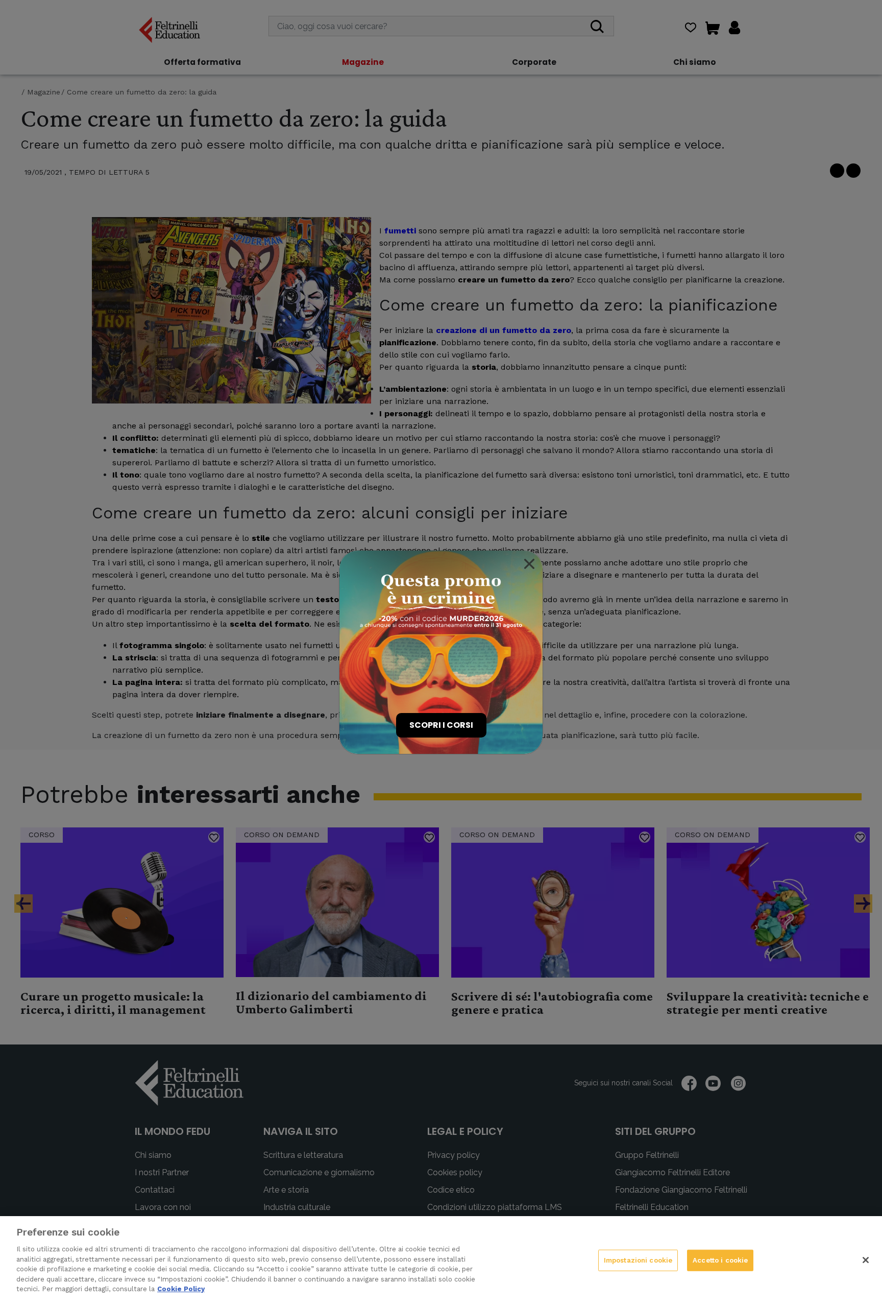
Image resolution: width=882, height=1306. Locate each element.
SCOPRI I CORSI (441, 725)
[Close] (529, 564)
